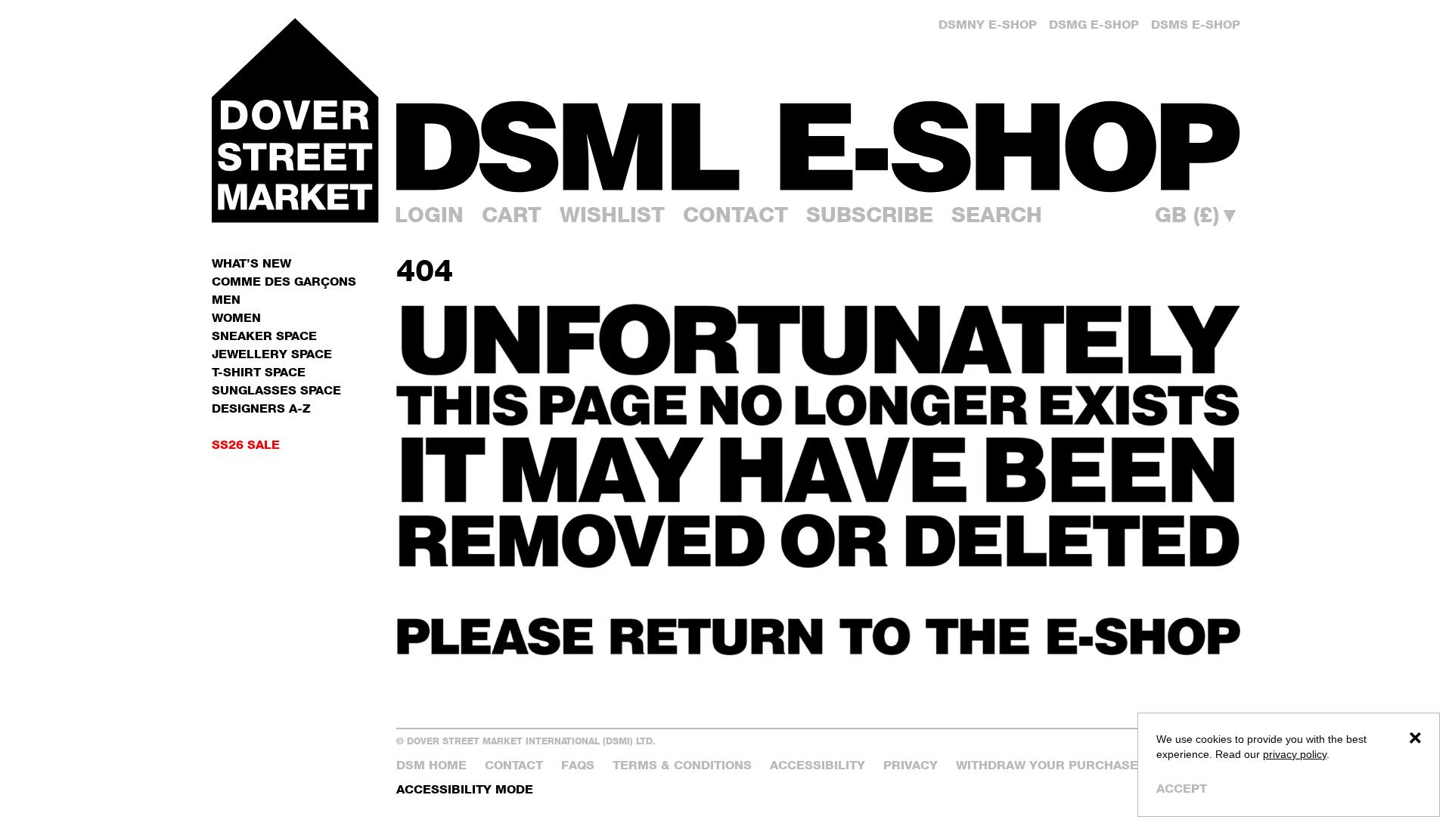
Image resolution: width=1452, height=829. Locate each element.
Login (429, 214)
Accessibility (817, 765)
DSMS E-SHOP (1195, 24)
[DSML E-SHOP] (818, 146)
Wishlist (612, 214)
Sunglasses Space (276, 390)
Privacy (910, 765)
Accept (1181, 788)
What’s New (251, 263)
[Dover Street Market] (295, 120)
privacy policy (1294, 754)
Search (996, 214)
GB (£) (1197, 214)
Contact (735, 214)
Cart (511, 214)
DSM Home (431, 765)
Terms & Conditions (682, 765)
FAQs (577, 765)
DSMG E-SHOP (1094, 24)
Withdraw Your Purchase (1047, 765)
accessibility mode (464, 789)
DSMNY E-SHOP (988, 24)
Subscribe (869, 214)
